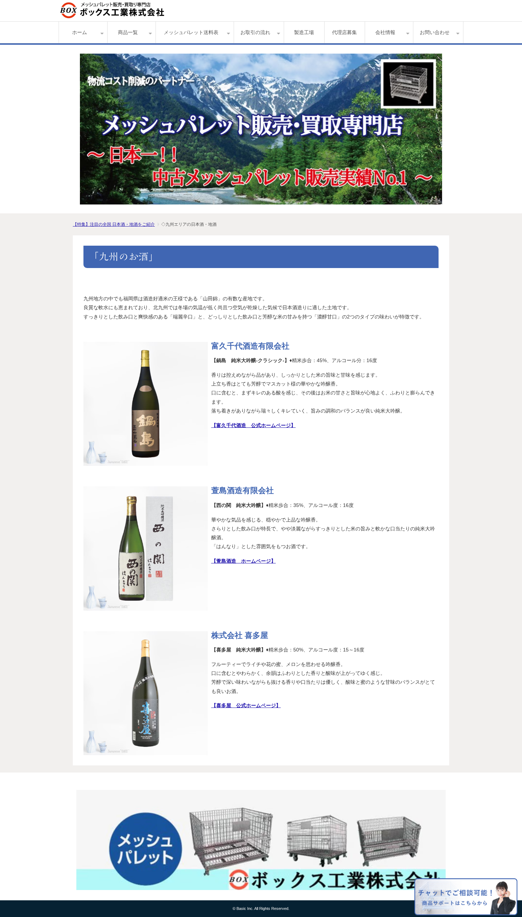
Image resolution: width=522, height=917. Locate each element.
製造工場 (304, 32)
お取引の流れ (255, 32)
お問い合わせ (435, 32)
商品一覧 (128, 32)
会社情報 (385, 32)
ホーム (79, 32)
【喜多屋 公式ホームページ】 (246, 705)
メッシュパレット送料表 (191, 32)
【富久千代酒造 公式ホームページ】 (253, 425)
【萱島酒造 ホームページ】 (243, 561)
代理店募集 (344, 32)
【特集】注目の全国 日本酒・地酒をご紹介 (114, 224)
